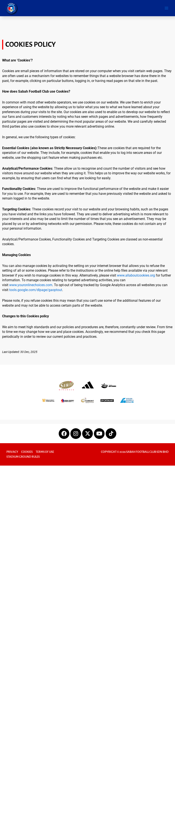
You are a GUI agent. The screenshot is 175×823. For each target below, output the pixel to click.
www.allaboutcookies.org (136, 275)
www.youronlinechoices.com (30, 285)
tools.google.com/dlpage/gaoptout (35, 290)
